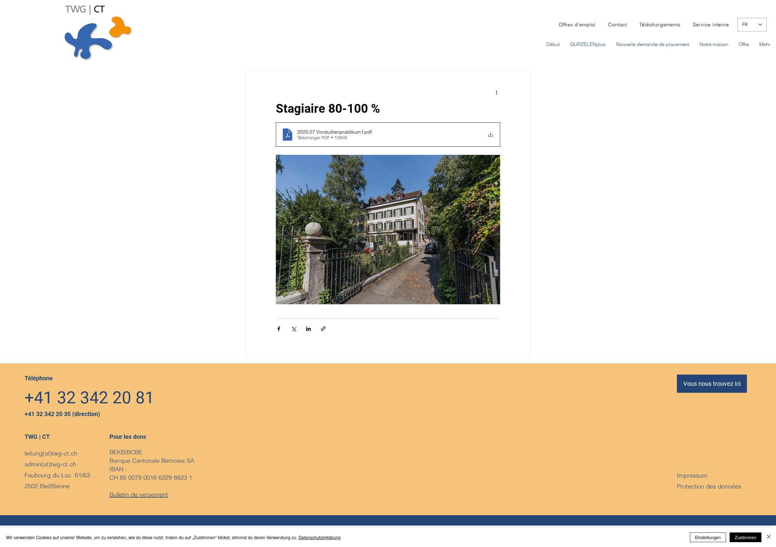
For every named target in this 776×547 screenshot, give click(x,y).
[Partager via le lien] (323, 329)
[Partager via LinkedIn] (308, 329)
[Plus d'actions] (496, 92)
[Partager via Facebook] (279, 329)
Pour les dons (127, 436)
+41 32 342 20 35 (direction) (62, 414)
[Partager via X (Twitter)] (293, 329)
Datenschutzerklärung (320, 537)
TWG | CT (37, 436)
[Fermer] (768, 537)
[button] (653, 44)
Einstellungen (708, 537)
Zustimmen (745, 537)
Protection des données (709, 486)
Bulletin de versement (138, 494)
